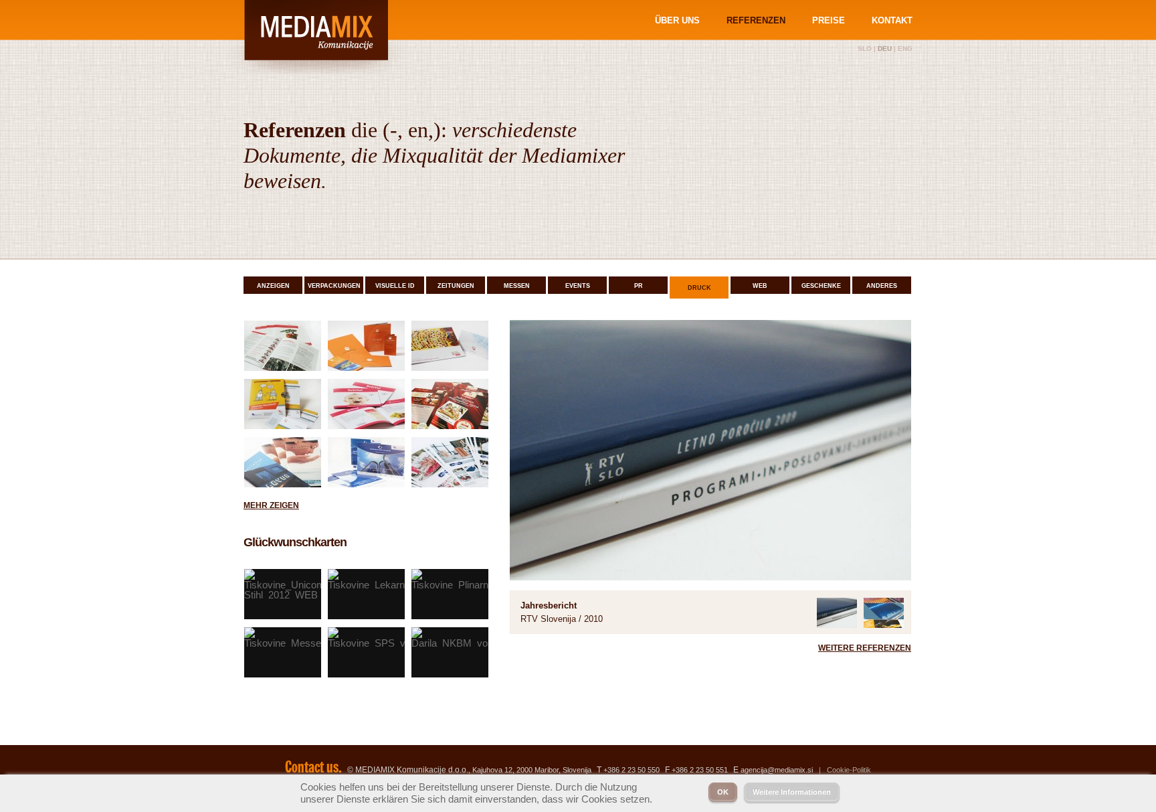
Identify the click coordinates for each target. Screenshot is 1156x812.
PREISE (828, 20)
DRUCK (699, 288)
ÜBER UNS (677, 20)
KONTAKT (892, 20)
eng (905, 48)
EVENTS (577, 285)
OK (723, 792)
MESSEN (517, 285)
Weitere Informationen (792, 792)
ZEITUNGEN (456, 285)
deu (885, 48)
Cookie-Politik (849, 770)
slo (865, 48)
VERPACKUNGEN (334, 285)
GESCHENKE (821, 285)
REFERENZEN (756, 20)
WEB (760, 285)
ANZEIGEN (273, 285)
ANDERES (881, 285)
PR (638, 285)
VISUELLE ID (395, 285)
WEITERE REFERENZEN (864, 648)
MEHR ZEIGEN (271, 505)
